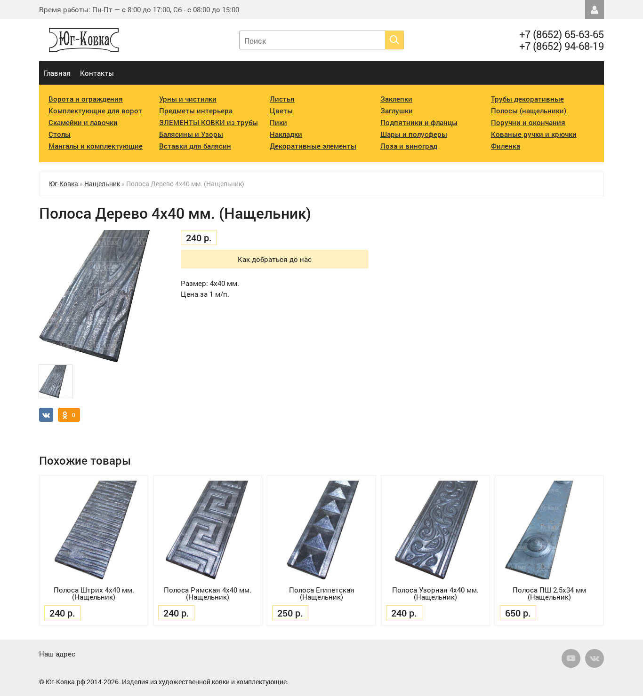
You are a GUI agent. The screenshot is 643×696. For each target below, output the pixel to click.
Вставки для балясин (195, 145)
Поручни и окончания (528, 122)
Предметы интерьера (196, 110)
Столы (59, 134)
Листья (282, 98)
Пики (278, 122)
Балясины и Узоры (191, 134)
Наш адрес (57, 653)
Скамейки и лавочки (83, 122)
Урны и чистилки (188, 98)
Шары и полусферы (413, 134)
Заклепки (396, 98)
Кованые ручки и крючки (534, 134)
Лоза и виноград (408, 145)
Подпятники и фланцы (419, 122)
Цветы (281, 110)
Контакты (97, 73)
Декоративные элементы (313, 145)
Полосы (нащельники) (528, 110)
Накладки (286, 134)
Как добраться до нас (275, 259)
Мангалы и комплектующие (95, 145)
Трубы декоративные (527, 98)
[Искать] (394, 40)
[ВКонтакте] (594, 658)
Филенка (505, 145)
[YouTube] (571, 658)
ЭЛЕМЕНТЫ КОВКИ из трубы (208, 122)
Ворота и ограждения (85, 98)
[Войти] (594, 9)
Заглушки (396, 110)
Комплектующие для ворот (95, 110)
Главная (57, 73)
